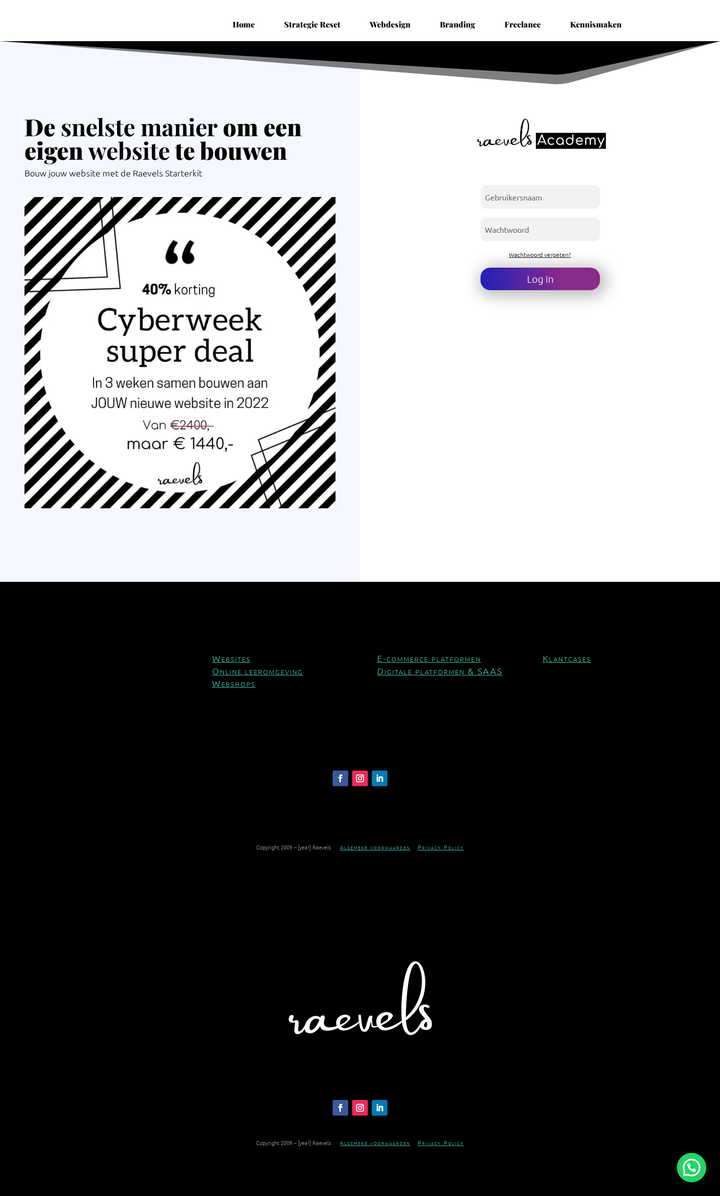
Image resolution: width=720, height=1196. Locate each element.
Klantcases (567, 658)
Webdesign (390, 24)
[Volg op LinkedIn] (379, 778)
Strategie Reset (312, 24)
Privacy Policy (441, 847)
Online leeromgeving (257, 670)
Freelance (522, 24)
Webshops (234, 683)
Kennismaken (596, 24)
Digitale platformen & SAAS (440, 670)
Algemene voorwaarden (375, 847)
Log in (540, 279)
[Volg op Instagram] (360, 778)
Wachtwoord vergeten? (540, 254)
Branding (457, 24)
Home (244, 24)
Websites (231, 658)
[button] (691, 1167)
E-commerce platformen (429, 658)
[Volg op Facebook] (340, 778)
